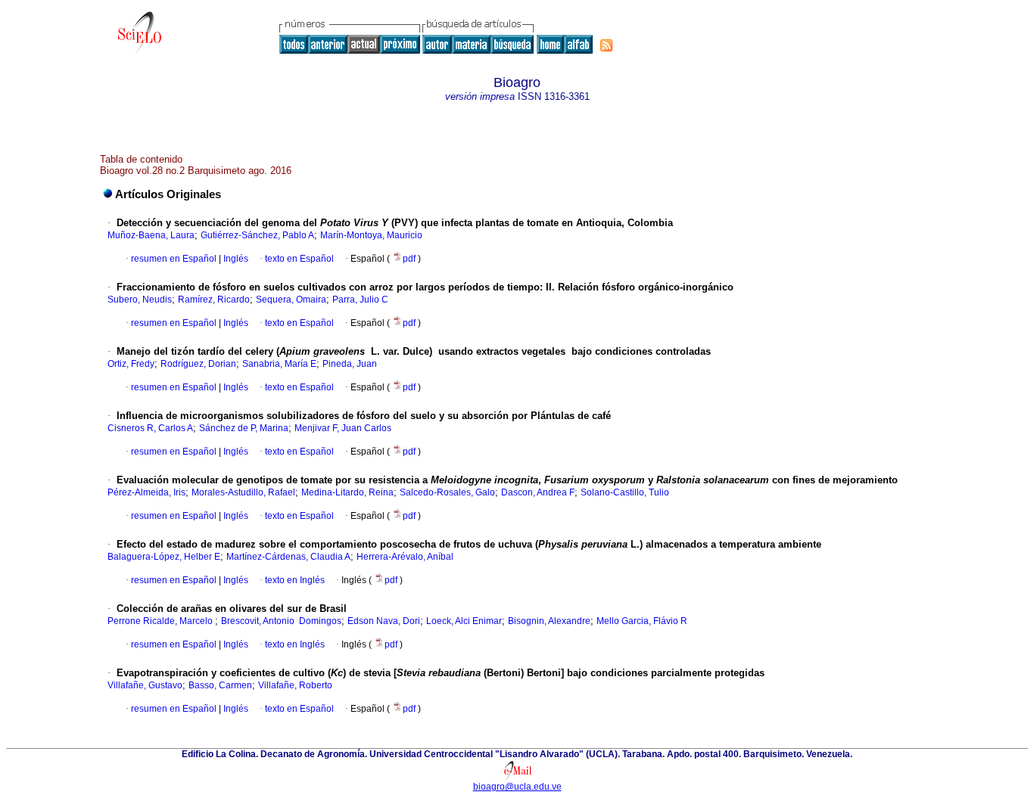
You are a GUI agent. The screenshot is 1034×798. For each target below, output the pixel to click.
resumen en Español (173, 258)
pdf (410, 258)
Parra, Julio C (360, 299)
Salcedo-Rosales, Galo (447, 492)
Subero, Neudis (139, 299)
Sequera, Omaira (291, 299)
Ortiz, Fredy (130, 364)
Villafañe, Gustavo (144, 685)
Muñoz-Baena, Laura (151, 235)
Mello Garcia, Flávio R (641, 621)
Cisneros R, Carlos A (150, 428)
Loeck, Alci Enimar (464, 621)
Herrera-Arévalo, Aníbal (405, 556)
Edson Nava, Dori (383, 621)
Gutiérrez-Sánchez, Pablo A (257, 235)
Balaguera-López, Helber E (163, 556)
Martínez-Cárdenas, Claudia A (288, 556)
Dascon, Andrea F (538, 492)
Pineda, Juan (349, 364)
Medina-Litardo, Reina (347, 492)
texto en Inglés (295, 580)
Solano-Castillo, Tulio (625, 492)
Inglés (234, 258)
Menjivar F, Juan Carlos (342, 428)
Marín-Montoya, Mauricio (371, 235)
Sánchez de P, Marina (243, 428)
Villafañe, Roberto (295, 685)
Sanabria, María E (279, 364)
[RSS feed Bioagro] (606, 45)
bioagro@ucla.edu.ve (517, 786)
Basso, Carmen (220, 685)
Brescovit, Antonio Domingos (281, 621)
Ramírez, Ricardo (214, 299)
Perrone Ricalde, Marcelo (161, 621)
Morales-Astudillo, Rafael (243, 492)
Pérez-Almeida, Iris (146, 492)
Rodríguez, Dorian (198, 364)
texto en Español (299, 258)
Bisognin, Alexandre (549, 621)
